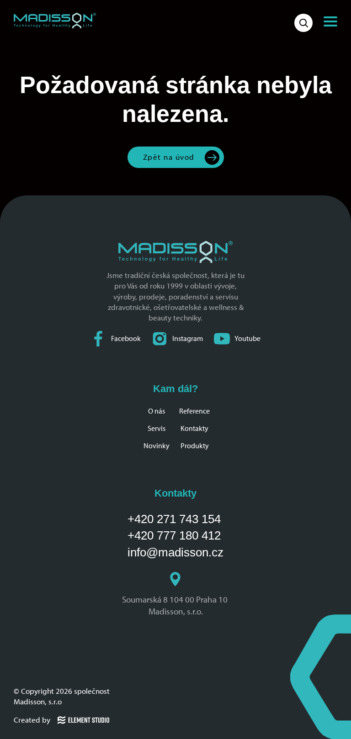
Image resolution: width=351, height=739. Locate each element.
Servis (156, 428)
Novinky (157, 445)
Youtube (247, 338)
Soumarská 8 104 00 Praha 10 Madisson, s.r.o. (175, 605)
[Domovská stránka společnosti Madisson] (55, 20)
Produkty (195, 445)
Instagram (187, 338)
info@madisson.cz (175, 552)
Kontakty (194, 428)
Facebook (126, 338)
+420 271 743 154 (174, 519)
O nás (156, 411)
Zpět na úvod (169, 157)
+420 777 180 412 (174, 535)
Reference (194, 411)
